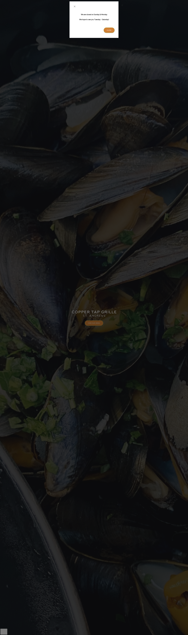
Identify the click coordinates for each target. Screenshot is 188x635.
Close (109, 30)
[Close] (74, 6)
